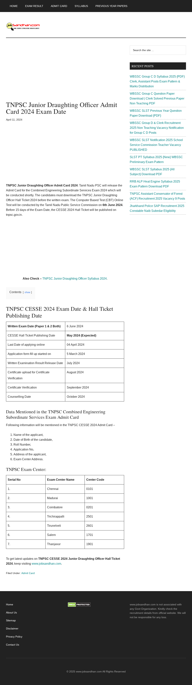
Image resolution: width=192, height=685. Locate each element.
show (27, 292)
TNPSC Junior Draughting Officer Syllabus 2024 (74, 278)
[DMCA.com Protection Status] (79, 605)
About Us (11, 612)
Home (9, 604)
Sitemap (11, 620)
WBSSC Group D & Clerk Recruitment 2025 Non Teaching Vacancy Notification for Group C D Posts (157, 127)
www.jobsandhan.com (46, 563)
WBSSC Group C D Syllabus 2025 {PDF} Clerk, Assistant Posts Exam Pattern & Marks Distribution (157, 81)
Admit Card (28, 573)
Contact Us (12, 644)
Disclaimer (12, 628)
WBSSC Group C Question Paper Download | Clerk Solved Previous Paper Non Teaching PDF (157, 98)
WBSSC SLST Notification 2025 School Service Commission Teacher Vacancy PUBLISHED (156, 144)
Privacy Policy (14, 636)
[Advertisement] (65, 73)
